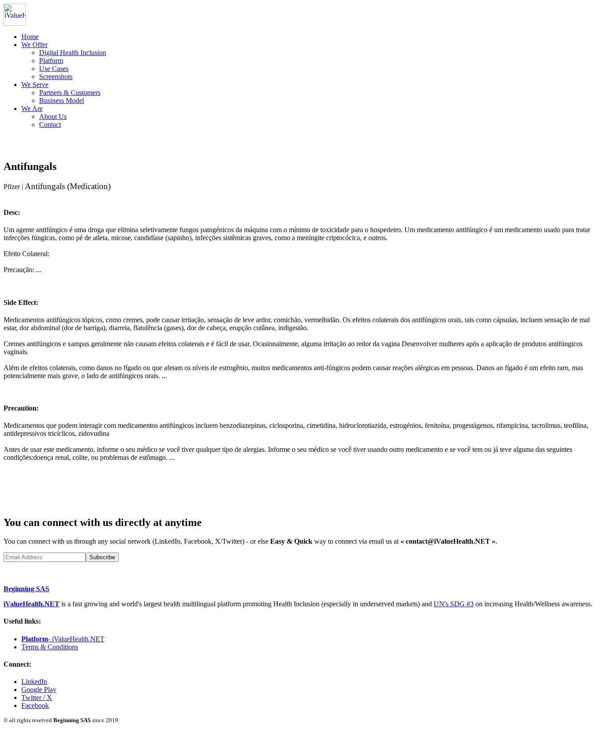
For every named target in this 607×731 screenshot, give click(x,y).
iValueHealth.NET (32, 604)
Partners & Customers (69, 92)
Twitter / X (36, 697)
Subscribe (102, 557)
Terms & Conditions (49, 647)
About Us (53, 116)
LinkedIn (34, 681)
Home (30, 36)
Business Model (61, 100)
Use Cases (53, 68)
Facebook (35, 705)
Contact (50, 124)
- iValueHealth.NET (62, 639)
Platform (51, 60)
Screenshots (55, 76)
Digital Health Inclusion (72, 52)
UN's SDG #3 (454, 604)
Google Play (38, 689)
